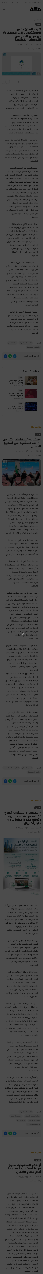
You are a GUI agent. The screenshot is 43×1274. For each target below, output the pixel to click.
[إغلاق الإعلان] (23, 634)
